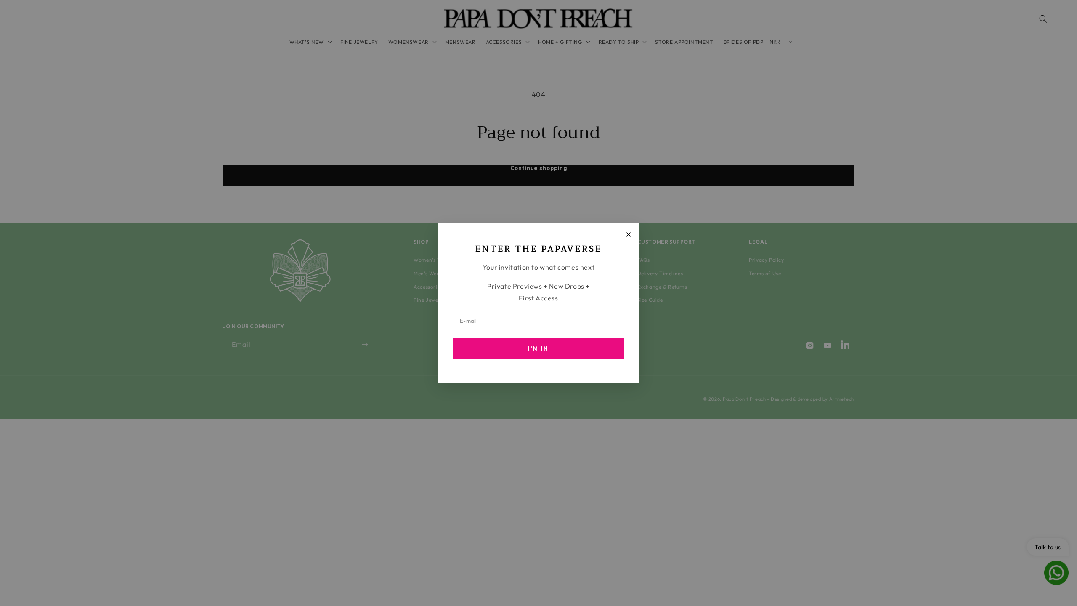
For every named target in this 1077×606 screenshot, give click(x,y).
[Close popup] (628, 234)
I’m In (538, 348)
